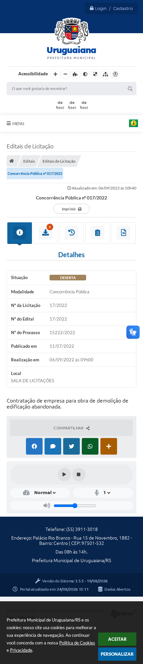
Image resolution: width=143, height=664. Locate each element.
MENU (18, 123)
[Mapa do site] (105, 74)
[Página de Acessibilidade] (115, 74)
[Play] (64, 474)
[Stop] (78, 474)
